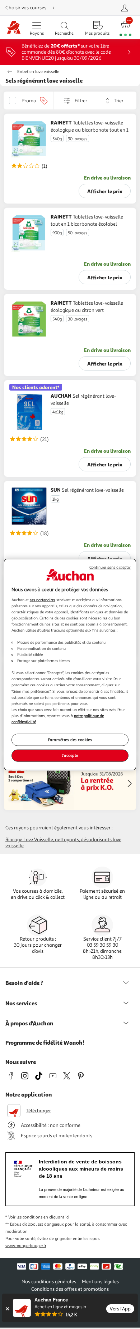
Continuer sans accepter (110, 567)
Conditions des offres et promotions (70, 1289)
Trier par (100, 100)
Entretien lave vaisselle (38, 71)
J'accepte (70, 754)
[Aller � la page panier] (125, 27)
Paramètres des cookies (70, 739)
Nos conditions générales (49, 1282)
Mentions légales (100, 1282)
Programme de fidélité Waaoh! (44, 1042)
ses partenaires (42, 599)
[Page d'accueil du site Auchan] (14, 28)
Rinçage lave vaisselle (29, 840)
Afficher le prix (104, 191)
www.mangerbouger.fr (25, 1246)
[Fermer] (7, 1309)
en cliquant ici (56, 1217)
